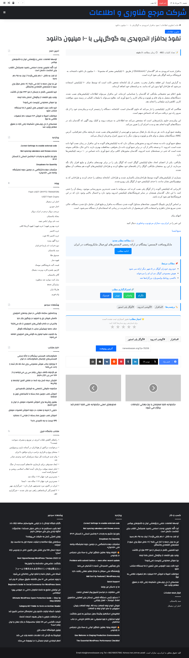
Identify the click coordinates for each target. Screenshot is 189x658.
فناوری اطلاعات (167, 25)
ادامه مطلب (123, 251)
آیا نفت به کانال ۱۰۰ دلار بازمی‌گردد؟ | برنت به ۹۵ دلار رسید (131, 3)
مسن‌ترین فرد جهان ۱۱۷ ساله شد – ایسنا (39, 481)
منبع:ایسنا (176, 230)
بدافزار (173, 339)
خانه (177, 25)
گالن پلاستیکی (53, 275)
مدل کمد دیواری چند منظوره (47, 279)
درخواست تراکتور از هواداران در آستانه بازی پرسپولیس (33, 447)
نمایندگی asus (53, 284)
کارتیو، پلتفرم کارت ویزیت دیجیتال (45, 270)
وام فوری (55, 294)
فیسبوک (105, 295)
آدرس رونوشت (106, 348)
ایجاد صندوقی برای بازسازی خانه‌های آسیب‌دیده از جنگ (33, 464)
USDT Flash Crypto (50, 196)
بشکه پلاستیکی (53, 216)
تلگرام (141, 295)
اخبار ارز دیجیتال (52, 201)
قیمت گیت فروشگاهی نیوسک (47, 265)
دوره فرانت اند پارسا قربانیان (47, 245)
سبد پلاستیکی (53, 250)
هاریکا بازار (54, 289)
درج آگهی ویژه (53, 240)
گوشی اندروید (156, 339)
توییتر (117, 295)
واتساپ (129, 295)
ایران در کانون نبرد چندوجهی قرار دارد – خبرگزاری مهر (33, 486)
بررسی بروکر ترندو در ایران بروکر (45, 211)
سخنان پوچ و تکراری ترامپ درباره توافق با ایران (36, 452)
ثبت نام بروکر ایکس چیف (48, 221)
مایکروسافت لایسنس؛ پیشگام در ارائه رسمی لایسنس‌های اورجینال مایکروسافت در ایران (123, 244)
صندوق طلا (54, 255)
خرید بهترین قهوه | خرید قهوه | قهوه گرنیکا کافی (39, 226)
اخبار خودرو (54, 206)
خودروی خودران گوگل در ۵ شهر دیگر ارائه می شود (152, 268)
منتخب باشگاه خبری (49, 431)
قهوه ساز (55, 260)
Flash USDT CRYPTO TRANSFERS (43, 192)
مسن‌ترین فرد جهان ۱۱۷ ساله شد (42, 476)
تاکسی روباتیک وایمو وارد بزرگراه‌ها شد (158, 278)
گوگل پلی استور (135, 339)
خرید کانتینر (54, 231)
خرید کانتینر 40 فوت (51, 236)
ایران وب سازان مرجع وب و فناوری (152, 223)
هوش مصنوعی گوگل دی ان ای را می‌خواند (156, 273)
